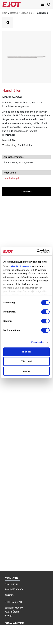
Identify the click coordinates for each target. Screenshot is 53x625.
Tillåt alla (26, 351)
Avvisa (26, 371)
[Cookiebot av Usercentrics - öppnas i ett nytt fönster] (37, 251)
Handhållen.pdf (12, 178)
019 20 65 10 (11, 584)
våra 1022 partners (21, 266)
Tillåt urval (26, 361)
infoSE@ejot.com (14, 589)
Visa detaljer (37, 342)
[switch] (45, 311)
